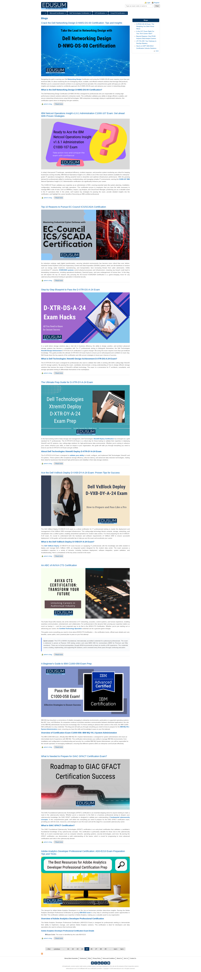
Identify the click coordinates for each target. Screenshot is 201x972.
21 (68, 949)
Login (148, 2)
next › (116, 949)
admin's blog (48, 104)
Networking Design (74, 79)
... (44, 13)
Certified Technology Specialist (70, 628)
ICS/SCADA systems (66, 270)
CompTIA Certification (118, 13)
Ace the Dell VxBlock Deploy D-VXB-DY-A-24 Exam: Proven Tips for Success (80, 472)
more (157, 51)
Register (156, 2)
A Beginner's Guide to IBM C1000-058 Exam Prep (66, 663)
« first (48, 949)
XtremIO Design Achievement (51, 350)
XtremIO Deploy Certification (104, 439)
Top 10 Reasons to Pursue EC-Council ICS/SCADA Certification (73, 207)
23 (77, 949)
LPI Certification (100, 13)
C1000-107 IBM (124, 179)
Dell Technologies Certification (79, 13)
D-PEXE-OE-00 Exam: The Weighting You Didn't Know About (145, 26)
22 (73, 949)
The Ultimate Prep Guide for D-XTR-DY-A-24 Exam (67, 382)
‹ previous (56, 949)
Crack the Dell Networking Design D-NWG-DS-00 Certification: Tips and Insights (81, 23)
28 (101, 949)
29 (105, 949)
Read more (59, 104)
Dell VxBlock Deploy (51, 546)
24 (82, 949)
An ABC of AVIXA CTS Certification (59, 565)
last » (122, 949)
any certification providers (95, 968)
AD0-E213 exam (85, 912)
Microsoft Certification (57, 13)
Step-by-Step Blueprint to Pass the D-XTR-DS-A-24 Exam (70, 289)
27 (96, 949)
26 (91, 949)
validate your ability (77, 455)
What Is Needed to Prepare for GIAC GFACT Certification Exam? (74, 756)
